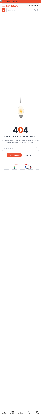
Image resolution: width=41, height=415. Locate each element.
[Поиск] (37, 10)
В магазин (28, 155)
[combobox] (22, 10)
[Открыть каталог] (3, 10)
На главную (15, 155)
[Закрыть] (39, 2)
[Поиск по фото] (35, 10)
